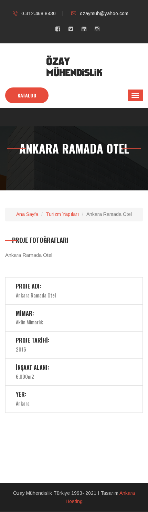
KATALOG (27, 95)
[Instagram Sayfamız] (97, 29)
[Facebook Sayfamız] (57, 29)
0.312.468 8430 (38, 13)
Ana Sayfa (27, 214)
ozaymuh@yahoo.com (104, 13)
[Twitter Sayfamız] (70, 29)
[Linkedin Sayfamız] (84, 29)
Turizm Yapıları (62, 214)
